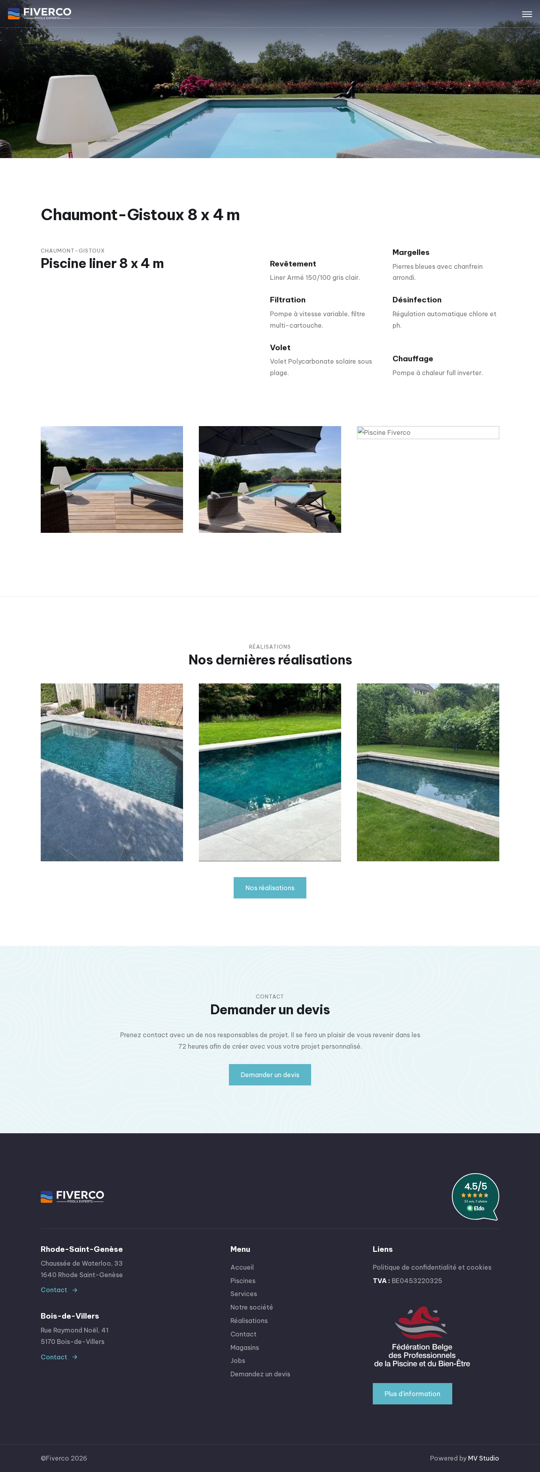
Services (243, 1294)
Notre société (251, 1307)
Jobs (237, 1360)
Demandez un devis (260, 1374)
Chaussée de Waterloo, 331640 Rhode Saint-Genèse (82, 1269)
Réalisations (249, 1321)
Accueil (242, 1267)
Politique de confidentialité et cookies (432, 1267)
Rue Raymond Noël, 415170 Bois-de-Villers (74, 1336)
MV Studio (483, 1458)
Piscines (242, 1281)
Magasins (244, 1347)
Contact (54, 1290)
